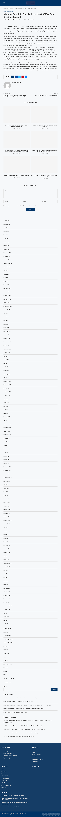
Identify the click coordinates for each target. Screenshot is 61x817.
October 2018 (6, 559)
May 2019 (5, 534)
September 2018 (7, 563)
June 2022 (6, 402)
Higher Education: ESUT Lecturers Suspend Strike (16, 175)
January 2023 (6, 377)
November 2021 (7, 427)
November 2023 (7, 342)
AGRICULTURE (6, 632)
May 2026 (5, 235)
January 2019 (6, 549)
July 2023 (5, 356)
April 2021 (5, 452)
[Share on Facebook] (16, 77)
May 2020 (5, 492)
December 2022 (7, 381)
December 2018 (7, 552)
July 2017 (5, 613)
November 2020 (7, 470)
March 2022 (6, 413)
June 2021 (6, 445)
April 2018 (5, 581)
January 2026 (6, 249)
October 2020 (6, 474)
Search (5, 686)
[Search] (57, 3)
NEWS (4, 657)
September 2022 (7, 392)
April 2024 (5, 324)
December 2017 (7, 595)
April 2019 (5, 538)
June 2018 (6, 574)
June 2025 (6, 274)
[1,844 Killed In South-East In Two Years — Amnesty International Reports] (16, 114)
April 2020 (5, 495)
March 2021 (6, 456)
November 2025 (7, 256)
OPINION (5, 660)
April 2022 (5, 409)
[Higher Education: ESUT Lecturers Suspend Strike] (16, 164)
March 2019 (6, 541)
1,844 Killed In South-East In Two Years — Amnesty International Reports (21, 698)
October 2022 (6, 388)
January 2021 (6, 463)
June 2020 (6, 488)
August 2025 (6, 267)
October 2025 (6, 260)
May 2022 (5, 406)
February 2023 (6, 374)
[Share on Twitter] (19, 77)
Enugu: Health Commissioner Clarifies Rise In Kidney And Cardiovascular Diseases (23, 708)
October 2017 (6, 602)
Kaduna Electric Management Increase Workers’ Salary (25, 733)
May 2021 (5, 449)
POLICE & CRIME (7, 664)
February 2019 (6, 545)
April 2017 (5, 624)
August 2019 (6, 524)
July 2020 (5, 484)
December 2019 (7, 509)
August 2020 (6, 481)
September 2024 (7, 306)
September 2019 (7, 520)
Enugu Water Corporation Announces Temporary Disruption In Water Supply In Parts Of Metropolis (27, 705)
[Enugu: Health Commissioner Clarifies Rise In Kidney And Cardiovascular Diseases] (44, 139)
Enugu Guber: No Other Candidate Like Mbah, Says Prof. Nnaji (27, 725)
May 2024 (5, 320)
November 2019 (7, 513)
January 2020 (6, 506)
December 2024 (7, 295)
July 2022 (5, 399)
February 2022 (6, 417)
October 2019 (6, 516)
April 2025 (5, 281)
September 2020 (7, 477)
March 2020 (6, 499)
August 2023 (6, 352)
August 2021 (6, 438)
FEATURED (6, 650)
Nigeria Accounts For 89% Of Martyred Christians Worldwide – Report (28, 729)
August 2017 (6, 609)
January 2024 (6, 334)
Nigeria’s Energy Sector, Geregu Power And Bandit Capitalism (18, 701)
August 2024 (6, 310)
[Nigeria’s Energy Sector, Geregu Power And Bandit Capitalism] (44, 114)
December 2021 (7, 424)
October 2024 (6, 302)
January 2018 (6, 591)
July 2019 (5, 527)
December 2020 (7, 467)
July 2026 (5, 227)
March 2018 (6, 584)
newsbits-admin (12, 19)
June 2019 (6, 531)
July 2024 (5, 313)
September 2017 (7, 606)
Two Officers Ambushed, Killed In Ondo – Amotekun (14, 807)
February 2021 (6, 459)
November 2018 (7, 556)
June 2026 (6, 231)
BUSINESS (5, 646)
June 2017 (6, 616)
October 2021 (6, 431)
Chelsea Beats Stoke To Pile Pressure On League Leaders (20, 736)
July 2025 (5, 270)
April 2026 (5, 238)
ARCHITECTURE (7, 635)
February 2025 (6, 288)
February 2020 (6, 502)
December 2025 (7, 252)
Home (4, 8)
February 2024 (6, 331)
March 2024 (6, 327)
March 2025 (6, 285)
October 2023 (6, 345)
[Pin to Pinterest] (22, 77)
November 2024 (7, 299)
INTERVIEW (6, 653)
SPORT (5, 671)
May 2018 (5, 577)
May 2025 (5, 277)
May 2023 (5, 363)
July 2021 (5, 442)
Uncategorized (7, 682)
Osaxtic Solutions (12, 815)
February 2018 (6, 588)
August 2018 (6, 566)
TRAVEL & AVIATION (8, 678)
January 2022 (6, 420)
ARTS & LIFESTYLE (8, 639)
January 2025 (6, 292)
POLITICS (5, 667)
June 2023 (6, 359)
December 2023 (7, 338)
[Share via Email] (26, 77)
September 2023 (7, 349)
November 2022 (7, 384)
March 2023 (6, 370)
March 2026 (6, 242)
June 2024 (6, 317)
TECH (4, 675)
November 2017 (7, 599)
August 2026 (6, 224)
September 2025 (7, 263)
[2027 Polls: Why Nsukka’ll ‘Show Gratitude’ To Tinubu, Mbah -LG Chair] (44, 164)
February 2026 (6, 245)
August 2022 (6, 395)
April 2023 (5, 367)
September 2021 (7, 434)
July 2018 (5, 570)
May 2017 (5, 620)
